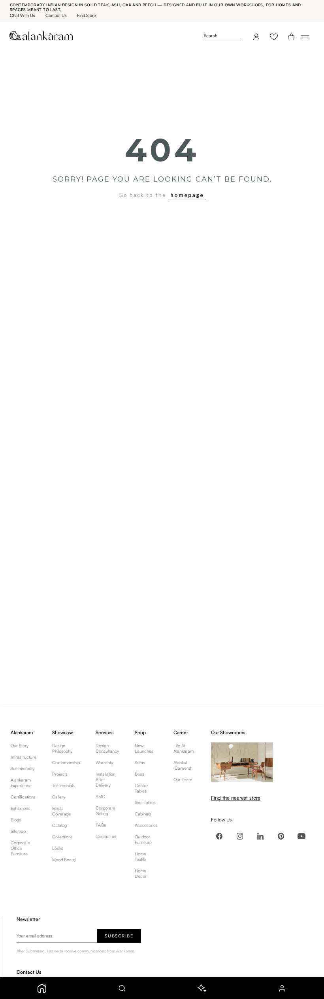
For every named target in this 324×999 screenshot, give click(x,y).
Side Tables (145, 802)
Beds (139, 774)
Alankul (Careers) (182, 765)
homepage (187, 194)
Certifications (23, 797)
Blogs (16, 820)
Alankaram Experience (21, 782)
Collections (62, 837)
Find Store (86, 15)
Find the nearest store (235, 798)
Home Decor (141, 873)
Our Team (182, 779)
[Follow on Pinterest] (281, 836)
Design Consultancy (107, 748)
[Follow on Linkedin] (260, 836)
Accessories (146, 825)
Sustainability (22, 768)
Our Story (19, 745)
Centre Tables (141, 788)
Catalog (59, 825)
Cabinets (143, 814)
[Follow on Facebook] (219, 836)
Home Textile (140, 856)
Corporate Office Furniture (20, 848)
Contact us (106, 836)
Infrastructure (23, 757)
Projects (60, 774)
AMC (100, 796)
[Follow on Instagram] (240, 836)
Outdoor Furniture (143, 839)
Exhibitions (20, 808)
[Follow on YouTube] (301, 836)
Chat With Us (22, 15)
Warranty (104, 762)
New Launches (144, 748)
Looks (57, 848)
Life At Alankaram (183, 748)
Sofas (140, 762)
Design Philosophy (62, 748)
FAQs (101, 825)
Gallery (58, 797)
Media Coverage (61, 811)
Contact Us (56, 15)
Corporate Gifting (105, 810)
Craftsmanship (66, 762)
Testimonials (63, 785)
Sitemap (18, 831)
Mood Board (63, 859)
